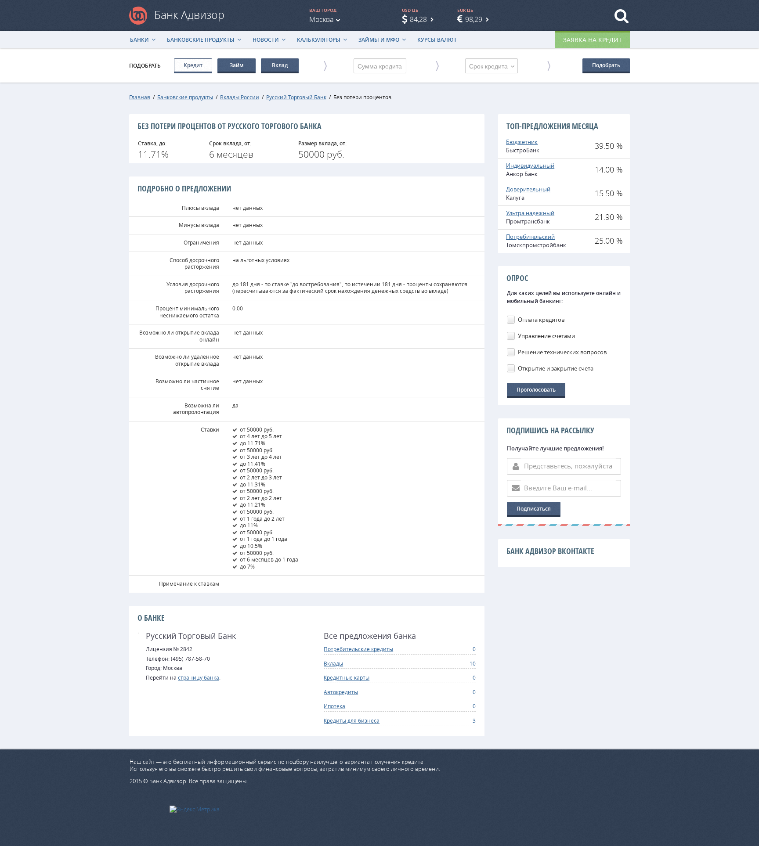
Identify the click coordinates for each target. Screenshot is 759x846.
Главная (139, 97)
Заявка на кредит (592, 40)
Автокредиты (341, 691)
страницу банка (198, 677)
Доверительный (528, 189)
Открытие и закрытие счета (555, 368)
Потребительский (530, 237)
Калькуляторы (318, 39)
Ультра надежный (530, 213)
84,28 (418, 19)
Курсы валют (437, 39)
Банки (139, 39)
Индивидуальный (530, 165)
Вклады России (239, 97)
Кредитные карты (346, 677)
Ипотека (334, 705)
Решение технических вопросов (562, 352)
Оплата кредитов (541, 320)
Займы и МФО (378, 39)
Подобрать (606, 65)
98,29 (473, 19)
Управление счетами (546, 336)
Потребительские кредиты (358, 648)
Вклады (333, 663)
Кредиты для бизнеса (352, 720)
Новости (266, 39)
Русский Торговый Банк (296, 97)
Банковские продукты (201, 39)
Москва (321, 19)
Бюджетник (522, 142)
